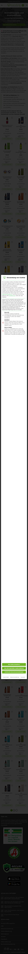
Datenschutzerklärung (7, 294)
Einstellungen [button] (12, 295)
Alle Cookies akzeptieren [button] (14, 664)
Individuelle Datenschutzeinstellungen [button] (14, 672)
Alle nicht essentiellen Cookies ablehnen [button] (14, 668)
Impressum (23, 677)
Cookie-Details (6, 677)
